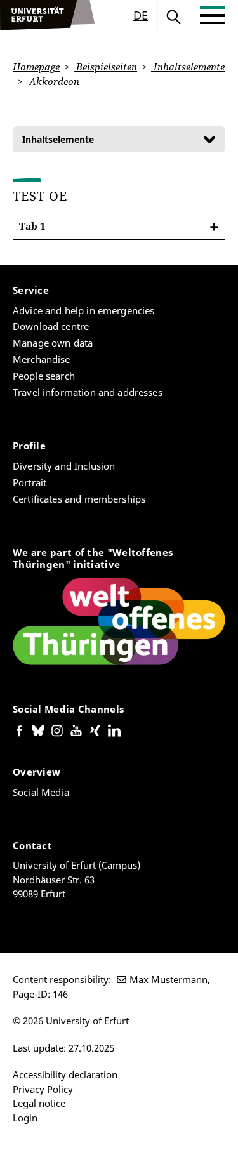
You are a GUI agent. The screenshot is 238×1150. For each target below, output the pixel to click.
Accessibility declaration (65, 1074)
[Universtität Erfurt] (47, 15)
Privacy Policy (43, 1089)
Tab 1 (32, 226)
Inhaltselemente (188, 66)
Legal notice (39, 1103)
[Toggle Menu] (212, 15)
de (140, 15)
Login (25, 1117)
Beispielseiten (105, 66)
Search (174, 15)
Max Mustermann (168, 979)
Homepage (36, 66)
